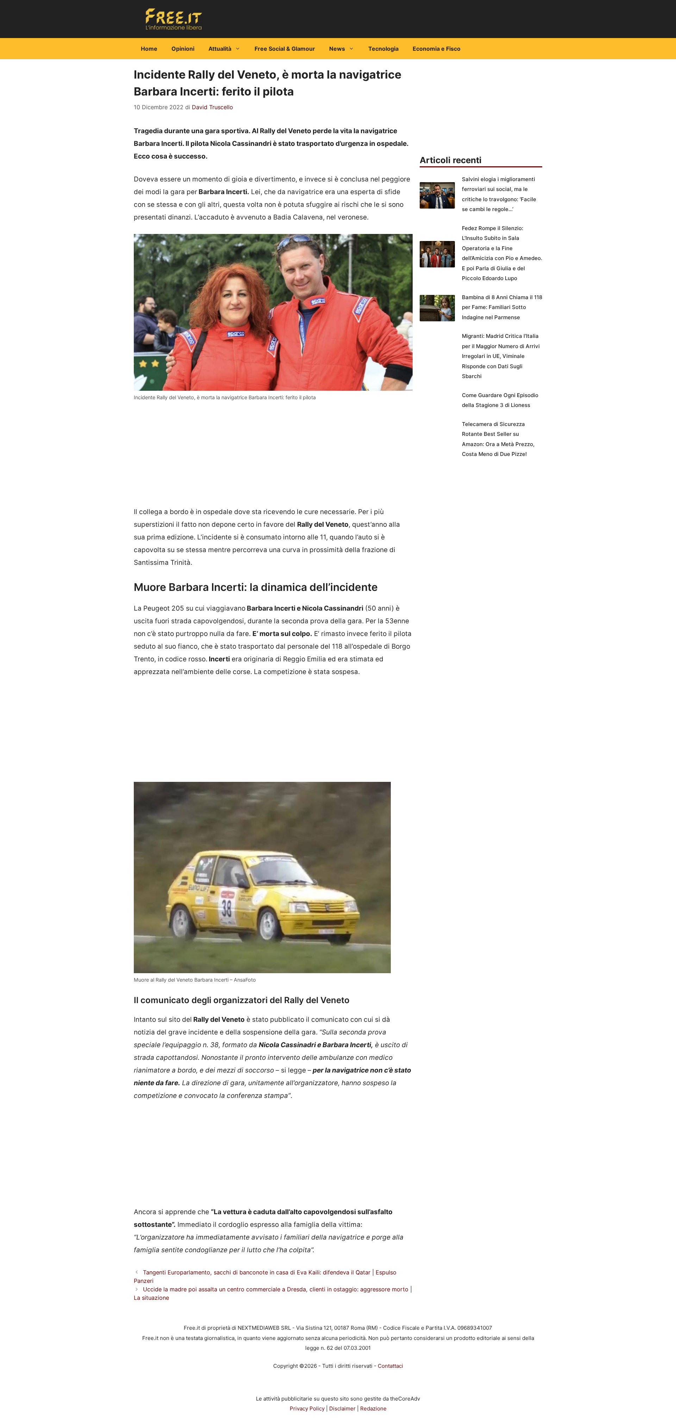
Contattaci (390, 1366)
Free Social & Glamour (285, 48)
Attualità (219, 48)
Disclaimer (342, 1408)
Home (149, 48)
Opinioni (182, 48)
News (337, 48)
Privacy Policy (307, 1408)
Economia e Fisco (437, 48)
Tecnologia (383, 48)
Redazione (373, 1408)
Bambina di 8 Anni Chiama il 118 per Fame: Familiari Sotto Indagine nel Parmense (502, 307)
